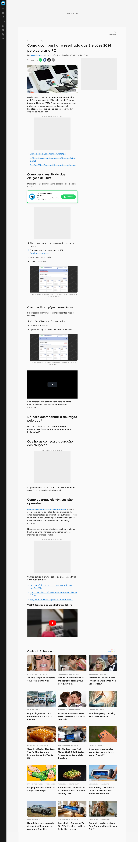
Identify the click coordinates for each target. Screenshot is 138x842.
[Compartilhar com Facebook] (44, 60)
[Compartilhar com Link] (53, 60)
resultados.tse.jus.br (40, 253)
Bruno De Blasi (36, 55)
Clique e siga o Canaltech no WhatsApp (48, 154)
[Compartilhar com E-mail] (49, 60)
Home (29, 41)
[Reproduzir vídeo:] (52, 623)
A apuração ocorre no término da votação (46, 509)
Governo (43, 41)
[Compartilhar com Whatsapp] (40, 60)
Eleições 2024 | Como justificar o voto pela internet (53, 165)
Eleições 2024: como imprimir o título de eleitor (51, 599)
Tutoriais (36, 41)
